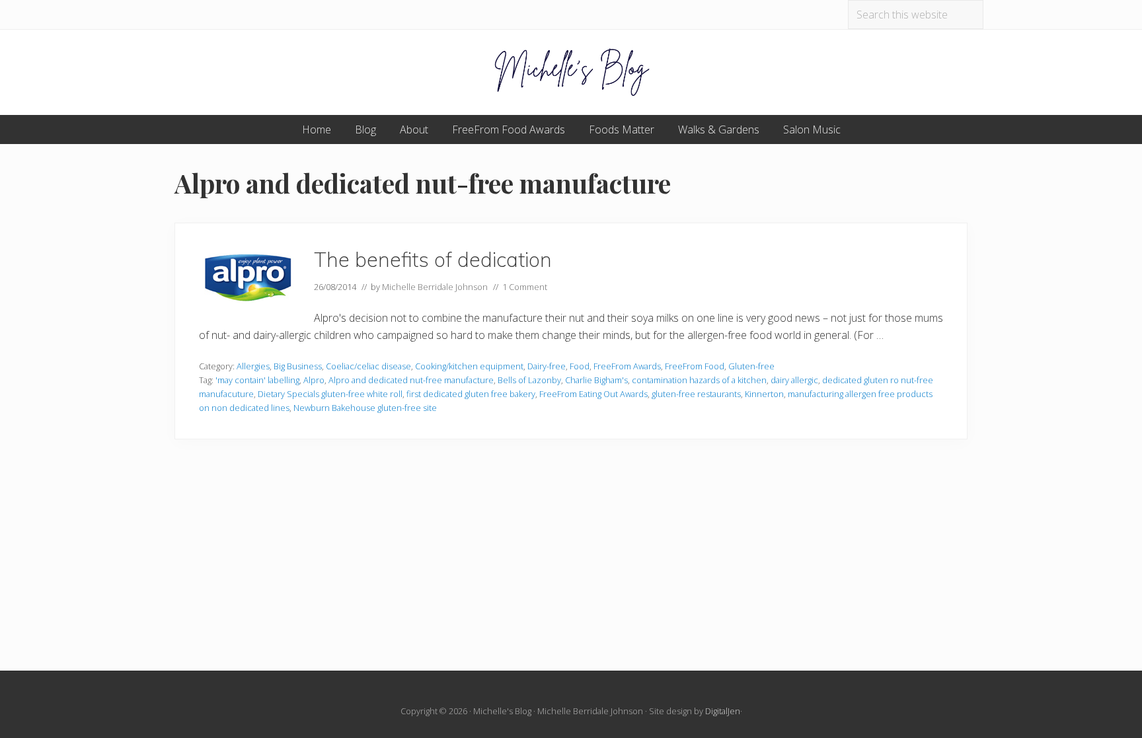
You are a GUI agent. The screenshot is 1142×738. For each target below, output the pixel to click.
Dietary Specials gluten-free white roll (330, 394)
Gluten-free (751, 366)
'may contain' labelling (257, 380)
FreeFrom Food (694, 366)
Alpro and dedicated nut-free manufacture (411, 380)
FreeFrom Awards (627, 366)
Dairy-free (546, 366)
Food (580, 366)
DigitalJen (722, 711)
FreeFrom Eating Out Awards (593, 394)
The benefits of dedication (433, 259)
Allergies (253, 366)
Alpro (313, 380)
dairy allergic (794, 380)
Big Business (298, 366)
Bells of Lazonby (529, 380)
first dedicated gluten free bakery (470, 394)
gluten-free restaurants (696, 394)
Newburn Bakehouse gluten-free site (365, 408)
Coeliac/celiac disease (368, 366)
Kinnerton (764, 394)
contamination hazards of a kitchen (699, 380)
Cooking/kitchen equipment (469, 366)
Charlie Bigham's (596, 380)
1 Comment (524, 287)
